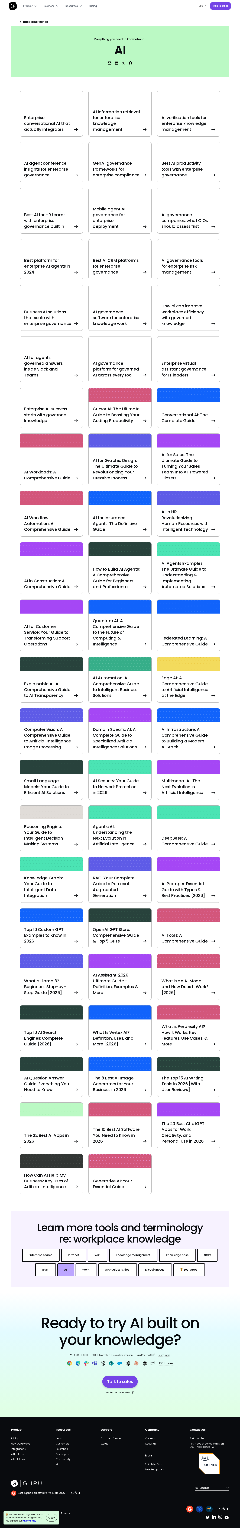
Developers (63, 1454)
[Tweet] (123, 63)
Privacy (65, 1513)
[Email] (109, 63)
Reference (62, 1449)
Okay (51, 1517)
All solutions (18, 1459)
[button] (30, 6)
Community (63, 1459)
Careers (150, 1438)
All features (17, 1454)
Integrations (18, 1449)
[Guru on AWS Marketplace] (209, 1463)
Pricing (93, 6)
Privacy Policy (29, 1520)
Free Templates (154, 1469)
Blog (58, 1464)
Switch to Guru (154, 1464)
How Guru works (20, 1443)
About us (150, 1443)
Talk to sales (220, 6)
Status (104, 1443)
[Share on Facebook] (130, 63)
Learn (59, 1438)
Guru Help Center (110, 1438)
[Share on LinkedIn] (116, 63)
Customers (62, 1443)
